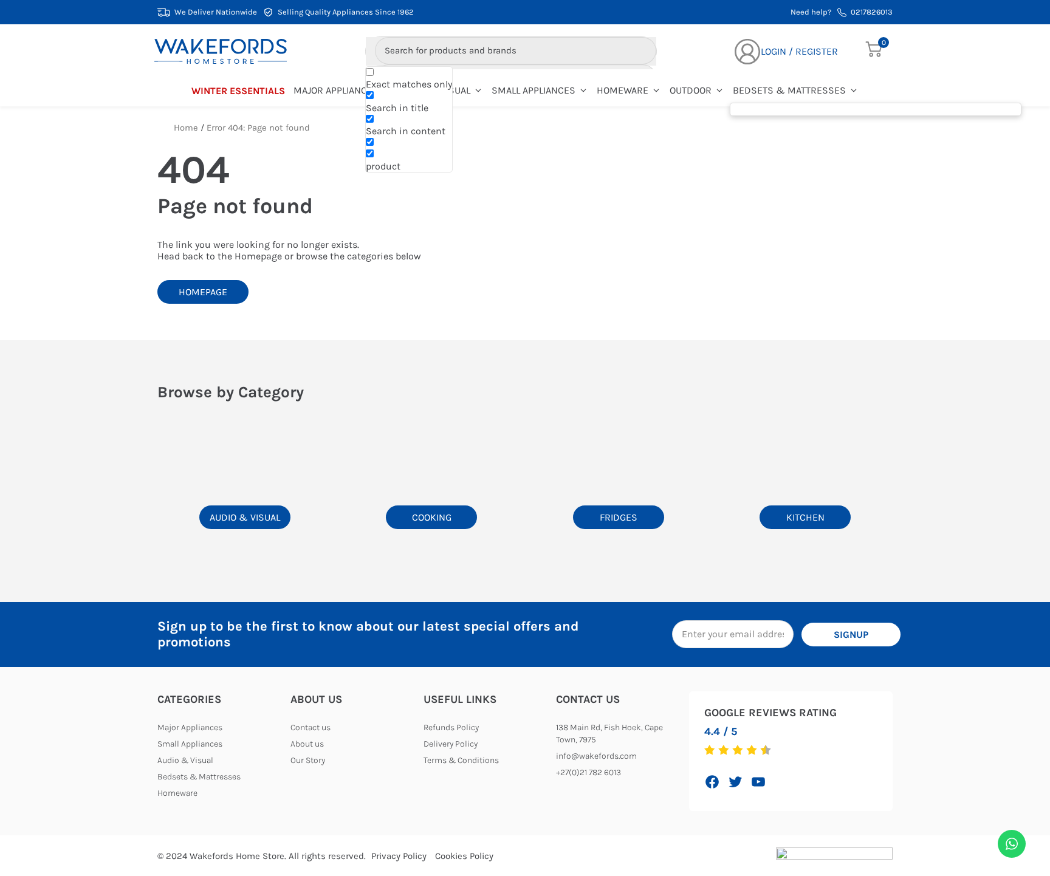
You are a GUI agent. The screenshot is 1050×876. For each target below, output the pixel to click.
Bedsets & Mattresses (789, 90)
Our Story (307, 760)
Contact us (310, 727)
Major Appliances (336, 90)
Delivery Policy (451, 744)
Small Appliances (533, 90)
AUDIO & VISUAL (245, 517)
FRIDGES (618, 517)
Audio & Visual (185, 760)
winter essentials (238, 91)
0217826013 (872, 11)
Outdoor (691, 90)
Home (186, 128)
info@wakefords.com (596, 756)
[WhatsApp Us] (1012, 844)
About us (307, 744)
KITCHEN (805, 517)
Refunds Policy (451, 727)
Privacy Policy (399, 855)
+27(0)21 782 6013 (588, 772)
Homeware (622, 90)
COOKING (431, 517)
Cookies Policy (464, 855)
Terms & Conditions (461, 760)
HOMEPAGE (203, 292)
